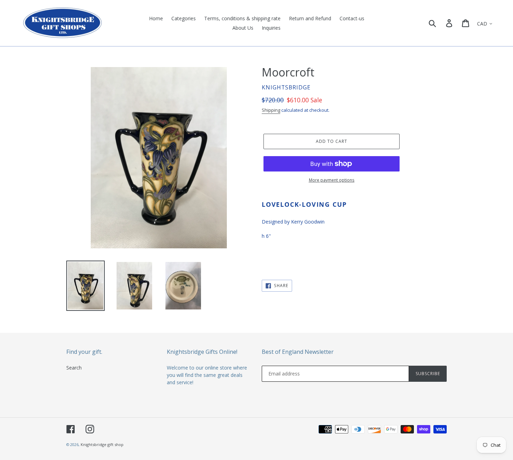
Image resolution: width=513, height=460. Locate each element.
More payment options (332, 180)
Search (74, 367)
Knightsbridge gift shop (102, 444)
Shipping (271, 110)
